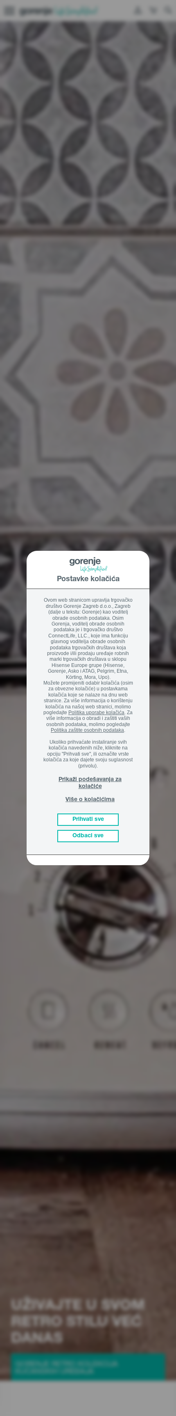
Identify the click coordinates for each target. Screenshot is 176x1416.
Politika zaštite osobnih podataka (87, 730)
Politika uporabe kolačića (96, 712)
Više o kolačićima (90, 800)
